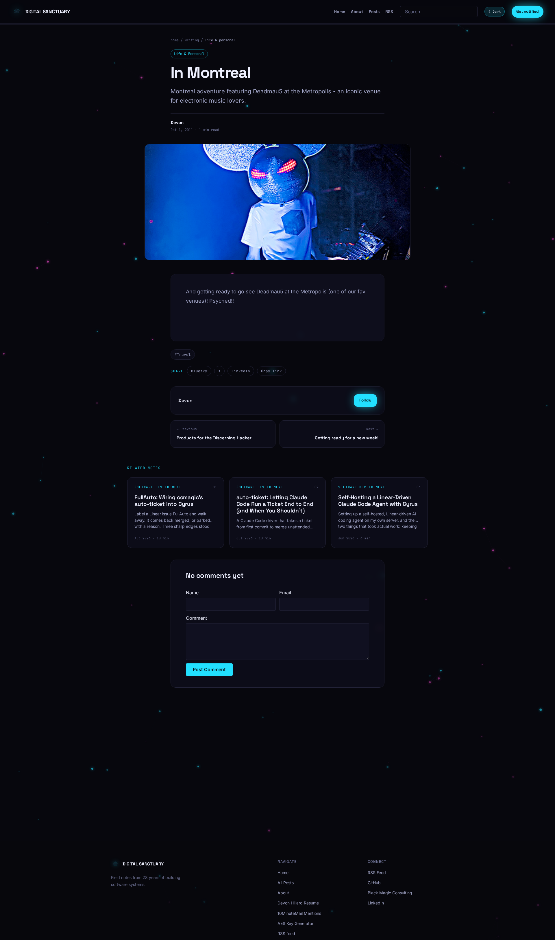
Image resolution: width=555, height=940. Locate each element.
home (175, 40)
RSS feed (286, 933)
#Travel (183, 354)
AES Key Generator (295, 923)
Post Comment (209, 669)
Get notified (527, 11)
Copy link (271, 371)
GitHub (374, 882)
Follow (365, 400)
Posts (374, 11)
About (357, 11)
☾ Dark (495, 11)
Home (339, 11)
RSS (389, 11)
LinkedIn (241, 371)
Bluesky (199, 371)
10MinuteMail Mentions (299, 913)
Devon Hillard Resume (298, 902)
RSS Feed (377, 872)
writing (192, 40)
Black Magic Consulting (390, 892)
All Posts (286, 882)
